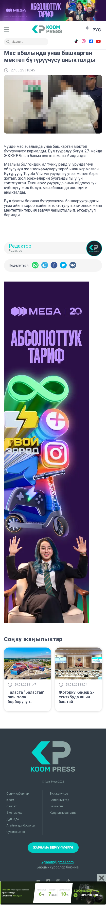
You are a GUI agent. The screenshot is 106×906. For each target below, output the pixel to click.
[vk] (72, 265)
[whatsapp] (35, 265)
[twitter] (63, 265)
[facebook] (54, 265)
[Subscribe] (87, 28)
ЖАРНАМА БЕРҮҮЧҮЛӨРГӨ (53, 847)
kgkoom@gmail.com (58, 862)
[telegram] (44, 265)
